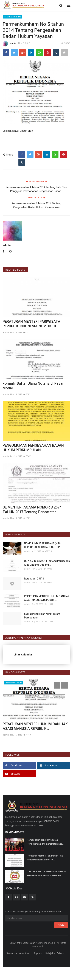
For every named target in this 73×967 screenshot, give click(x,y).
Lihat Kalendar (23, 654)
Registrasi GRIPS (34, 578)
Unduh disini (26, 130)
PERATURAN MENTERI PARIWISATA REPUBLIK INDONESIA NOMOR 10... (31, 323)
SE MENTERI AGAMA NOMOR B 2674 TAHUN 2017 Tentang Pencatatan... (32, 509)
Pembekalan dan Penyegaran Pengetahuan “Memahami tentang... (45, 842)
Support (37, 953)
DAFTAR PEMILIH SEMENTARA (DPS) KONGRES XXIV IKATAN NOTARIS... (46, 873)
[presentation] (57, 685)
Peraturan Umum (12, 16)
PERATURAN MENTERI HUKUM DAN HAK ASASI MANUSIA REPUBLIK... (46, 598)
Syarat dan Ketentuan (18, 953)
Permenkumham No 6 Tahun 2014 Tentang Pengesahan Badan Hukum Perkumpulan (36, 205)
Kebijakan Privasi (55, 953)
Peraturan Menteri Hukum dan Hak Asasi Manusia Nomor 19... (45, 857)
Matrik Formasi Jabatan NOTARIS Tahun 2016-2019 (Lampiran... (35, 726)
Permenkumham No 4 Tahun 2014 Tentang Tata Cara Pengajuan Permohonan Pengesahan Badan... (36, 189)
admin (13, 43)
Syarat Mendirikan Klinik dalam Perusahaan (42, 615)
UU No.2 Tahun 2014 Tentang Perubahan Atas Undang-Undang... (47, 563)
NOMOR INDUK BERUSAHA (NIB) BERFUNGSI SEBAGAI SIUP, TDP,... (43, 545)
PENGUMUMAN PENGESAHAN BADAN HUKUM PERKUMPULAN (33, 447)
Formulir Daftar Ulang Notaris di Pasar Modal (33, 385)
